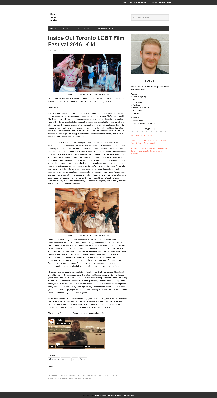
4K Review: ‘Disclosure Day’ (141, 135)
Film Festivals (63, 376)
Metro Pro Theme (100, 395)
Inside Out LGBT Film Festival (80, 378)
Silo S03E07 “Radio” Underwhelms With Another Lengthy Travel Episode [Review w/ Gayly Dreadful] (149, 151)
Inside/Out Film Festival (102, 376)
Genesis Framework (114, 395)
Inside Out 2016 (63, 378)
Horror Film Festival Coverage (81, 376)
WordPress (126, 395)
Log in (132, 395)
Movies (114, 376)
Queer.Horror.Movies (63, 17)
